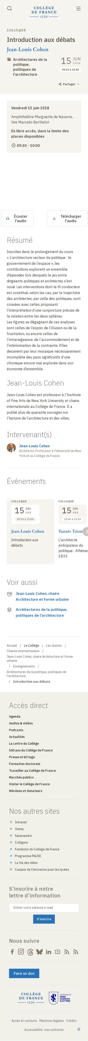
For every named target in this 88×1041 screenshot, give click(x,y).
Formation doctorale (24, 764)
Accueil (12, 646)
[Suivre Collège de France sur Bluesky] (39, 952)
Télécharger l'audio (70, 218)
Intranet (21, 822)
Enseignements (24, 666)
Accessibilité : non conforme (44, 1030)
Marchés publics (21, 777)
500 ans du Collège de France (31, 750)
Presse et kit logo (22, 757)
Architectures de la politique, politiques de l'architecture (41, 612)
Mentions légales (51, 1021)
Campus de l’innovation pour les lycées (42, 870)
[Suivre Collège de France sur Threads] (30, 952)
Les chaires (54, 646)
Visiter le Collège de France (29, 784)
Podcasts (16, 730)
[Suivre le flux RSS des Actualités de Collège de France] (67, 952)
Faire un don (24, 973)
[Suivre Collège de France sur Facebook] (12, 952)
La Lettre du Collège (24, 744)
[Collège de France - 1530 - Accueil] (44, 12)
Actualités (17, 737)
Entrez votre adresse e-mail (33, 908)
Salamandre (23, 836)
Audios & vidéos (21, 723)
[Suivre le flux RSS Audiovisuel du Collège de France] (76, 952)
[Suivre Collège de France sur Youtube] (57, 952)
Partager (69, 84)
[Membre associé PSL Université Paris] (60, 998)
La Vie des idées (26, 863)
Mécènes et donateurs (25, 791)
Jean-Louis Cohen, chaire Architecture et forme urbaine (42, 596)
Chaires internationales (23, 651)
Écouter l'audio (20, 218)
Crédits (71, 1021)
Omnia (19, 829)
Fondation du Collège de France (37, 849)
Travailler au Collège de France (32, 771)
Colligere (21, 842)
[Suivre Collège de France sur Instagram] (21, 952)
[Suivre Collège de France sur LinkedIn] (48, 952)
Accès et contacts (24, 1021)
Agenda (15, 717)
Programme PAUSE (28, 856)
